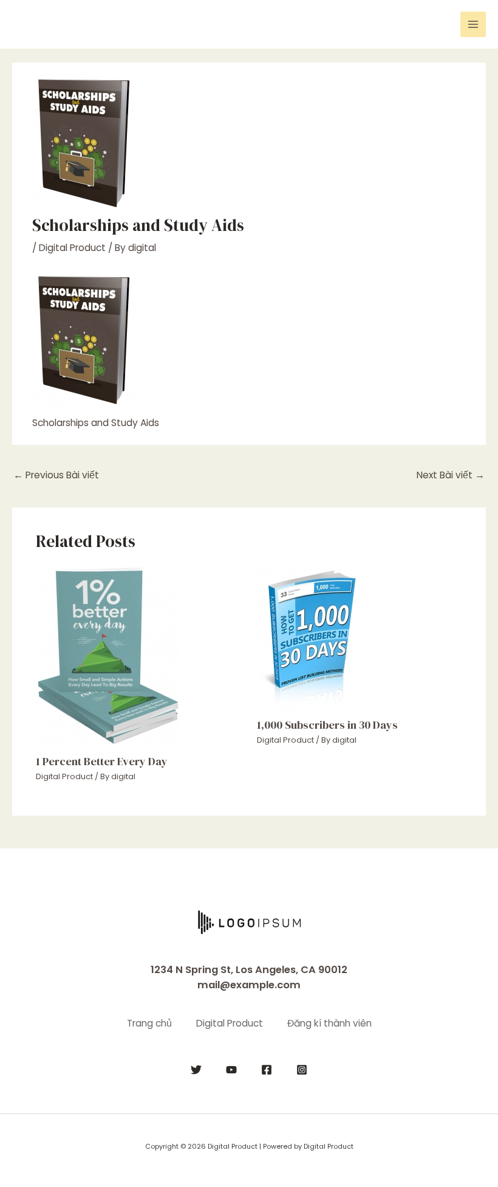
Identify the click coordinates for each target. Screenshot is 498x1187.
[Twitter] (196, 1069)
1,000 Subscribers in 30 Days (327, 724)
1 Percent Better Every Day (102, 761)
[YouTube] (231, 1069)
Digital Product (72, 247)
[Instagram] (301, 1069)
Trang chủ (149, 1023)
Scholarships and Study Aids (95, 422)
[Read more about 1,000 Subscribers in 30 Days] (308, 636)
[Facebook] (266, 1069)
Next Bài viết (451, 475)
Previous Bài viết (56, 475)
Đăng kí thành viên (329, 1023)
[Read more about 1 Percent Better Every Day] (108, 655)
